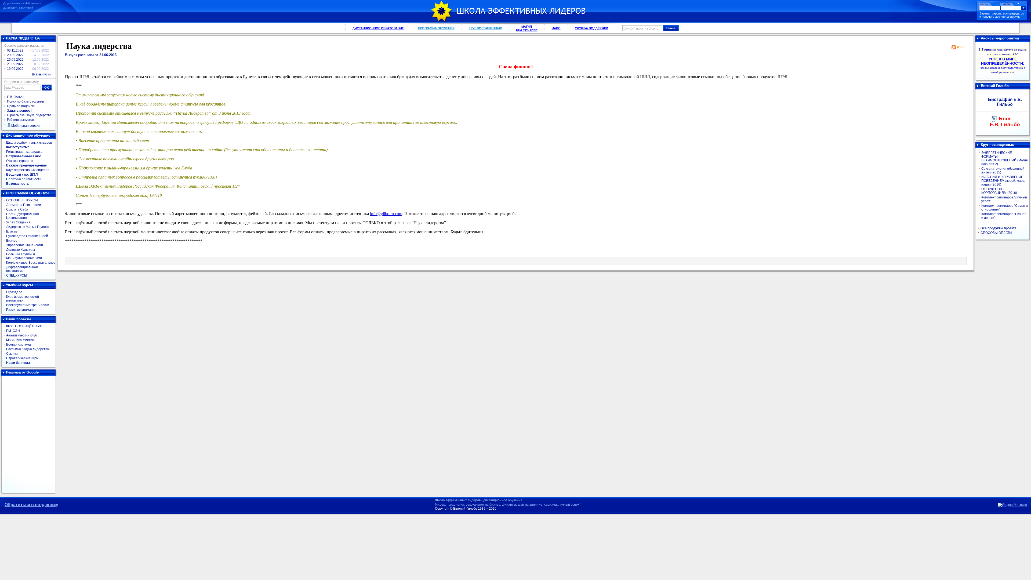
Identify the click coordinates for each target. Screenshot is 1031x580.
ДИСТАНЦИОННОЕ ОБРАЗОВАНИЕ (378, 28)
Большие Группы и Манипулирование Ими (24, 256)
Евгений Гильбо (995, 86)
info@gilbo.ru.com (386, 213)
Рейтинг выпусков (20, 120)
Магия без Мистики (20, 340)
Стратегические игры (22, 358)
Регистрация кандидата (24, 152)
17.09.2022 (40, 50)
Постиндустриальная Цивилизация (22, 216)
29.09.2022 (15, 55)
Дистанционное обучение (28, 135)
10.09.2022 (40, 64)
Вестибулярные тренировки (27, 305)
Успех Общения (18, 222)
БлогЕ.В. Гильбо (1005, 121)
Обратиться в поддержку (31, 504)
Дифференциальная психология (22, 269)
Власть (11, 231)
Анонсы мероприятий (1000, 38)
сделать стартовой (20, 7)
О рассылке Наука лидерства (29, 115)
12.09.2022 (40, 59)
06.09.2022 (40, 69)
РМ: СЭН (13, 331)
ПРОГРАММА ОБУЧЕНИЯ (436, 28)
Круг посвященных (997, 145)
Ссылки (12, 354)
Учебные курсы (19, 285)
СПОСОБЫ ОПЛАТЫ (996, 233)
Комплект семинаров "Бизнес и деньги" (1003, 216)
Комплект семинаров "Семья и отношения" (1004, 207)
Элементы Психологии (23, 205)
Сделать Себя (17, 209)
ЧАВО (556, 28)
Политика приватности (23, 179)
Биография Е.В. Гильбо (1005, 102)
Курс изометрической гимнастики (22, 298)
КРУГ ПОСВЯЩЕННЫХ (485, 28)
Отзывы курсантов (20, 161)
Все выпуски (41, 74)
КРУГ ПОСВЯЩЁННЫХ (24, 326)
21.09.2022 (15, 64)
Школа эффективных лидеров (29, 142)
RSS (960, 47)
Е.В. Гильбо (15, 97)
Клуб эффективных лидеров (27, 170)
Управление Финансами (24, 245)
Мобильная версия (25, 126)
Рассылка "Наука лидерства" (28, 349)
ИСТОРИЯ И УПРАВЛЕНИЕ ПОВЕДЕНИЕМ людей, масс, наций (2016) (1003, 180)
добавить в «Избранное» (24, 3)
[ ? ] (1018, 3)
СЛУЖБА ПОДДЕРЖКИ (591, 28)
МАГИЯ (527, 28)
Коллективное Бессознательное (31, 262)
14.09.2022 (40, 55)
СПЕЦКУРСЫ (16, 275)
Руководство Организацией (27, 236)
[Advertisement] (29, 434)
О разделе (14, 292)
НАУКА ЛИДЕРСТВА (23, 38)
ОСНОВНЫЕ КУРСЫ (22, 200)
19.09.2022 (15, 69)
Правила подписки (21, 106)
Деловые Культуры (20, 250)
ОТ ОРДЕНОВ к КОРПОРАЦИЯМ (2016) (999, 191)
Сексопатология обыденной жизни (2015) (1003, 170)
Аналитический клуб (21, 335)
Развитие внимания (21, 309)
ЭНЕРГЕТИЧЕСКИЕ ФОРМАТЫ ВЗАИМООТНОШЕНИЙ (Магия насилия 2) (1004, 158)
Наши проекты (18, 319)
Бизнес (11, 240)
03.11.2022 (15, 50)
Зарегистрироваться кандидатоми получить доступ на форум (1002, 15)
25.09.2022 (15, 59)
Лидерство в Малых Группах (27, 227)
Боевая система (18, 344)
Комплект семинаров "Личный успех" (1004, 199)
